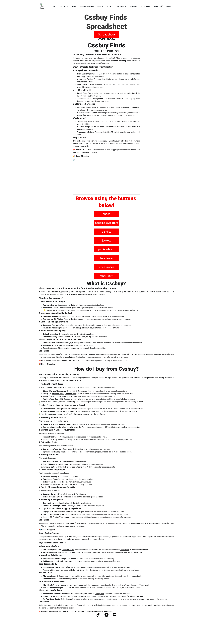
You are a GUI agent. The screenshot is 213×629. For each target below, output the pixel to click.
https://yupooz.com (57, 396)
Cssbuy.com (48, 288)
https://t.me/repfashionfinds (64, 394)
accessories (145, 6)
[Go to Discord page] (115, 615)
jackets (109, 6)
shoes (73, 6)
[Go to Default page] (99, 615)
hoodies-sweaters (87, 6)
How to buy (63, 6)
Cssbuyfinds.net (52, 533)
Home (53, 6)
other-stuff (158, 6)
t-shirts (100, 6)
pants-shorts (121, 6)
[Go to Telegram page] (108, 615)
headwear (133, 6)
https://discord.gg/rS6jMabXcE (64, 391)
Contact (169, 6)
